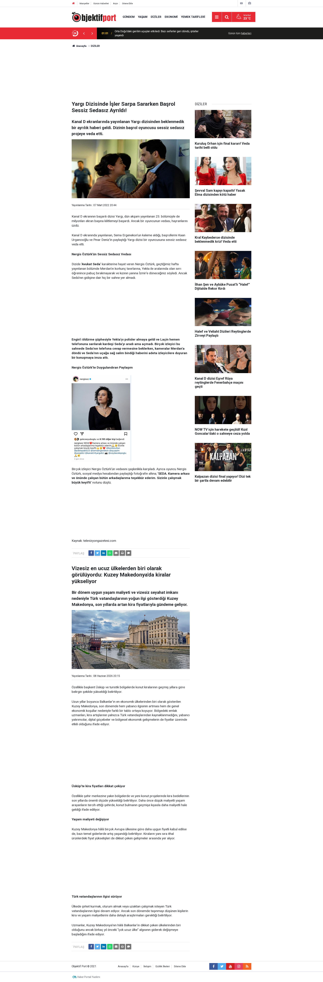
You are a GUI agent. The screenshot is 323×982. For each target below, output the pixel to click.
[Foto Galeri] (249, 3)
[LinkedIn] (103, 553)
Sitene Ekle (127, 3)
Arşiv (115, 3)
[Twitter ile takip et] (222, 966)
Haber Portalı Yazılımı (88, 977)
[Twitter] (97, 553)
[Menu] (217, 17)
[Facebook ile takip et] (213, 966)
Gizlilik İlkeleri (162, 966)
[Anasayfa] (73, 3)
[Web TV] (241, 3)
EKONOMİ (171, 16)
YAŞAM (142, 16)
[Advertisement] (161, 73)
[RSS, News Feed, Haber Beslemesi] (247, 966)
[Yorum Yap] (128, 553)
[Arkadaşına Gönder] (116, 553)
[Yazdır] (122, 553)
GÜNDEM (129, 16)
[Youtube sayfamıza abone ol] (230, 966)
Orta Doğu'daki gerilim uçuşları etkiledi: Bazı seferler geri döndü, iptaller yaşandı (157, 33)
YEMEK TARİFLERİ (193, 16)
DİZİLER (156, 16)
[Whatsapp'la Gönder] (110, 553)
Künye (136, 966)
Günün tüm (239, 33)
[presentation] (84, 33)
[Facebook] (91, 553)
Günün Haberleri (101, 3)
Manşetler (84, 3)
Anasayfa (123, 966)
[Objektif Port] (94, 16)
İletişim (147, 966)
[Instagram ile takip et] (239, 966)
